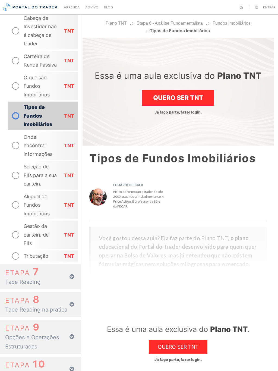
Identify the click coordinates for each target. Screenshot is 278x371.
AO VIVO (92, 7)
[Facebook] (249, 7)
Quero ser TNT (178, 98)
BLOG (108, 7)
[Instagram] (256, 7)
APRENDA (72, 7)
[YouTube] (241, 7)
